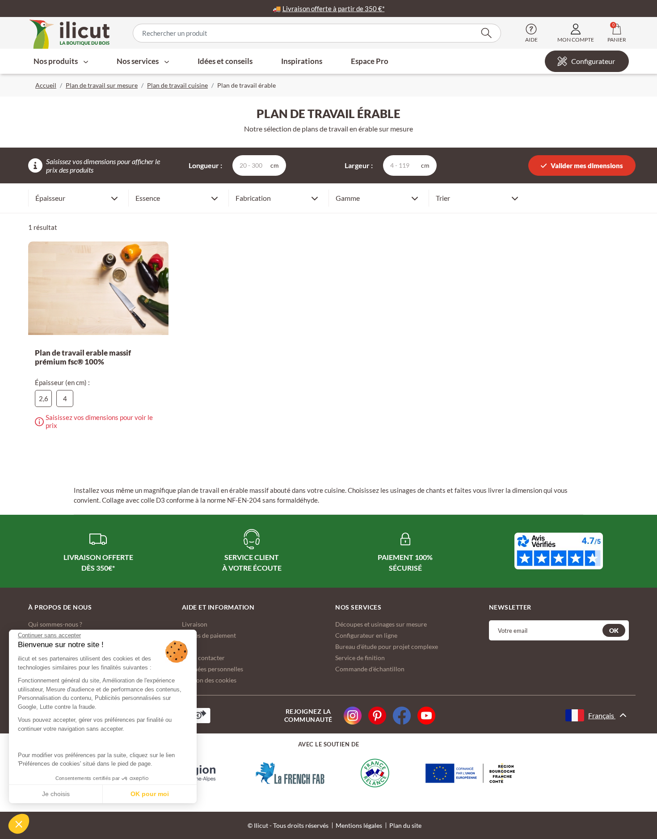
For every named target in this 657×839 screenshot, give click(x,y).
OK (614, 630)
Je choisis (56, 793)
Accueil (45, 85)
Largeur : (359, 165)
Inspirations (301, 61)
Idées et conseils (225, 61)
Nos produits (56, 61)
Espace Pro (369, 61)
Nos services (138, 61)
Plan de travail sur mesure (102, 85)
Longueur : (205, 165)
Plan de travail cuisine (177, 85)
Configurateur (593, 61)
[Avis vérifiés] (558, 551)
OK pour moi (150, 793)
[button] (18, 824)
